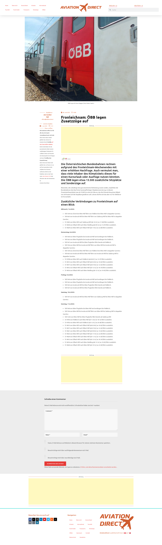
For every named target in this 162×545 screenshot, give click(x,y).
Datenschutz (72, 537)
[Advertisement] (91, 140)
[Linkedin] (41, 519)
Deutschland (24, 5)
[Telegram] (48, 519)
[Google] (30, 522)
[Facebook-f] (30, 519)
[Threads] (55, 519)
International (42, 5)
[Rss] (51, 519)
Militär (43, 10)
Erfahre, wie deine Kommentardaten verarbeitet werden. (98, 467)
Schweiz (33, 5)
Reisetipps (35, 10)
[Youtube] (44, 519)
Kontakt (88, 533)
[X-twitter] (33, 519)
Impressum (79, 533)
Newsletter (83, 537)
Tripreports (26, 10)
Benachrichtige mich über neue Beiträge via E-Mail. (64, 458)
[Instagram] (37, 519)
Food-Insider (16, 10)
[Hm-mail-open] (33, 522)
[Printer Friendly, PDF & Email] (66, 159)
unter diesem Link (46, 176)
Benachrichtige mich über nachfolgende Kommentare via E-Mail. (68, 450)
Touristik (7, 10)
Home (6, 5)
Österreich (14, 5)
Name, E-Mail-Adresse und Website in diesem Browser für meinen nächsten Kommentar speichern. (79, 443)
